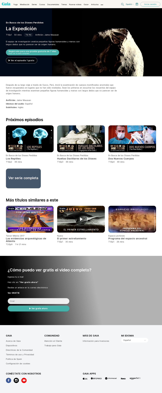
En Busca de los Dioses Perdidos (25, 22)
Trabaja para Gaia (52, 345)
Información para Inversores (96, 341)
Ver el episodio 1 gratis (22, 60)
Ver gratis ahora (39, 308)
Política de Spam (14, 359)
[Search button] (122, 4)
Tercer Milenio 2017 (15, 236)
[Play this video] (30, 219)
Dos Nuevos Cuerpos (121, 158)
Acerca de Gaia (13, 341)
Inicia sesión (150, 4)
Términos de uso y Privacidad (20, 354)
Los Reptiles (13, 158)
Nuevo (60, 236)
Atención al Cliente (53, 341)
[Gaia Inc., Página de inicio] (6, 3)
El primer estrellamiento (71, 238)
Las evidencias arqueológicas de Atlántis (26, 240)
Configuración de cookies (18, 363)
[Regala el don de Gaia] (137, 4)
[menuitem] (15, 3)
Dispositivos (11, 345)
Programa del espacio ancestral (127, 238)
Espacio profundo (116, 236)
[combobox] (134, 340)
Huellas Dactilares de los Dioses (77, 158)
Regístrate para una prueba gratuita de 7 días (32, 52)
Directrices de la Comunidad (19, 350)
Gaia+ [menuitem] (86, 4)
